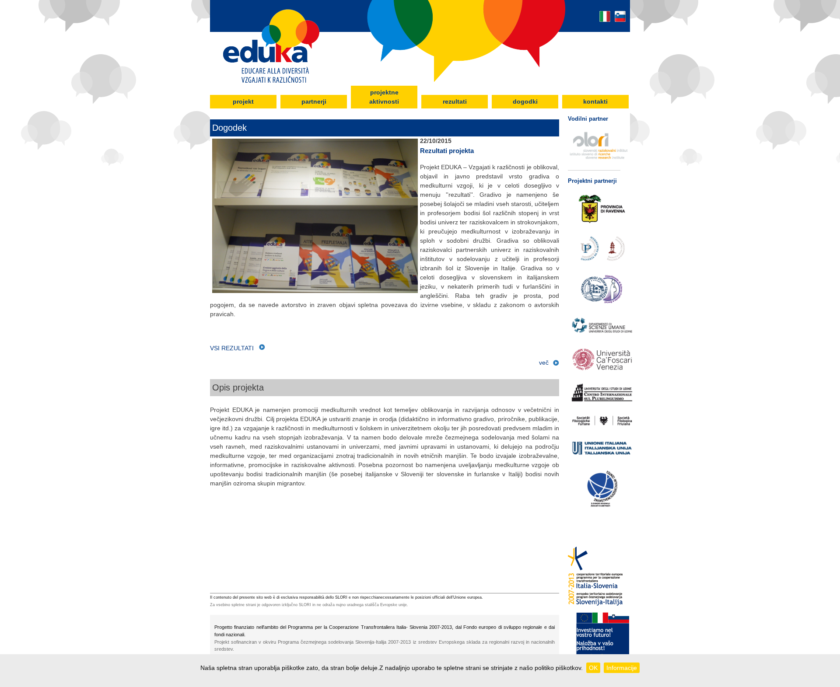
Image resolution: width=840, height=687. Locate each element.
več (544, 362)
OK (593, 667)
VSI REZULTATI (234, 348)
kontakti (595, 101)
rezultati (455, 101)
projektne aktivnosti (384, 97)
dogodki (525, 101)
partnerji (313, 101)
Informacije (621, 667)
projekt (243, 101)
